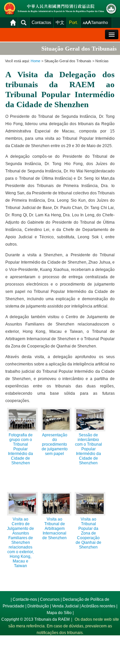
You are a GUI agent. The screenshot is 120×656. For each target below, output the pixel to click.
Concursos (50, 599)
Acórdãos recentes (98, 606)
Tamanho (99, 22)
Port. (73, 22)
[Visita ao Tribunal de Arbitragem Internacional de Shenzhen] (56, 504)
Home (35, 61)
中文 (60, 22)
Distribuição (38, 606)
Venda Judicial (65, 606)
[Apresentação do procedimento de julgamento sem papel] (56, 419)
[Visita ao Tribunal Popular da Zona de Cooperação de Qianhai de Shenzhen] (90, 504)
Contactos (41, 22)
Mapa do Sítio (59, 612)
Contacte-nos (25, 599)
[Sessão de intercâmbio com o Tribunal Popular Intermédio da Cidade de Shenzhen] (90, 419)
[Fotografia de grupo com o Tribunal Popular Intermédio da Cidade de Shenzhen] (22, 419)
